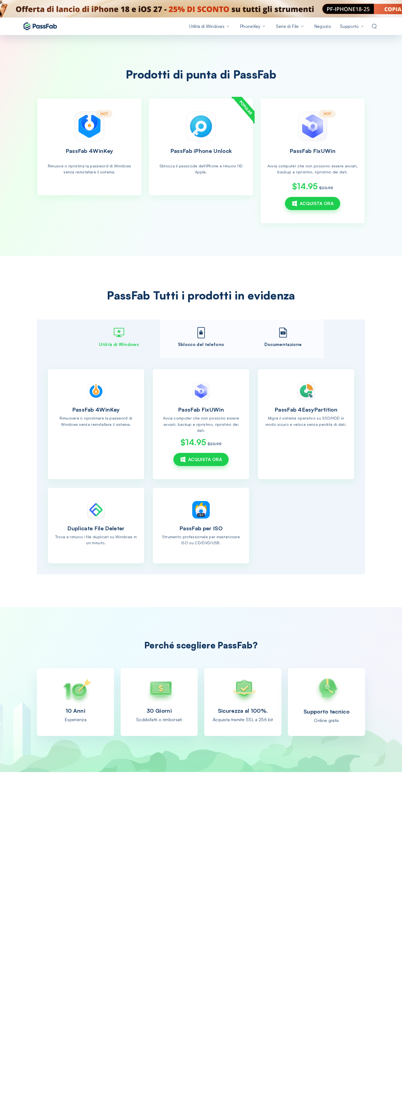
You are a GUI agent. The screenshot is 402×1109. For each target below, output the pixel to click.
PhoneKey (250, 26)
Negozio (322, 26)
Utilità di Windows (207, 26)
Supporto (349, 26)
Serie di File (287, 26)
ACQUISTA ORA (317, 203)
